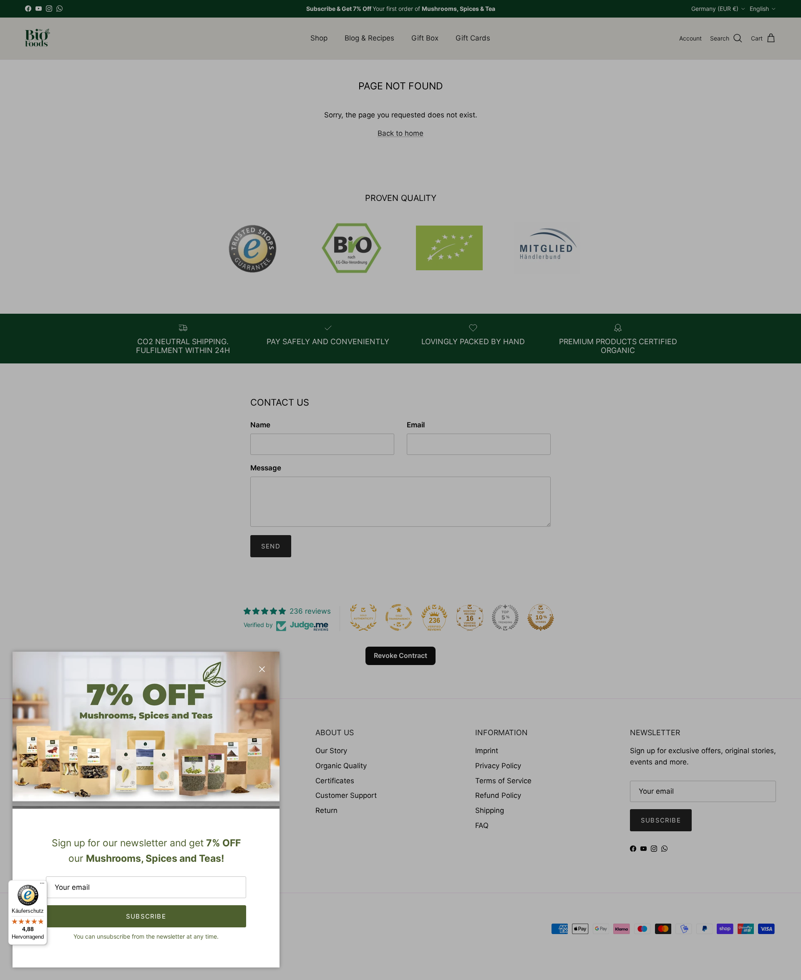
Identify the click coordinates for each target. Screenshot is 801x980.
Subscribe (146, 916)
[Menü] (42, 885)
